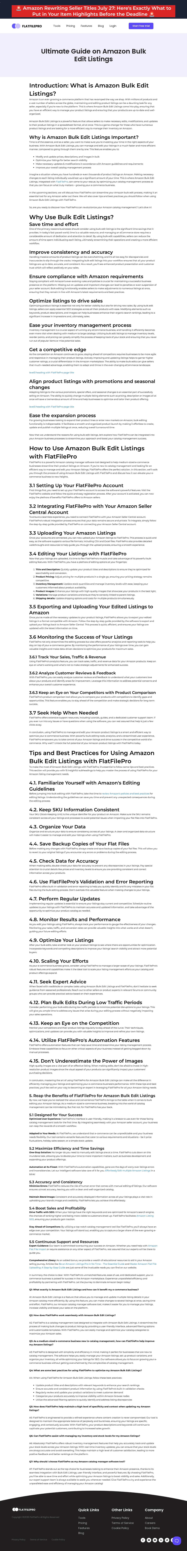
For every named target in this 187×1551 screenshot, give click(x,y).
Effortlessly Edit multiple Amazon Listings (127, 1170)
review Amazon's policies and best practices (125, 793)
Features (86, 26)
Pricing (70, 26)
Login (113, 26)
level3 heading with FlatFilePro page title (51, 372)
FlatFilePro (62, 181)
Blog (101, 26)
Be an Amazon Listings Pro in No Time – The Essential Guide (91, 1264)
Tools (56, 26)
